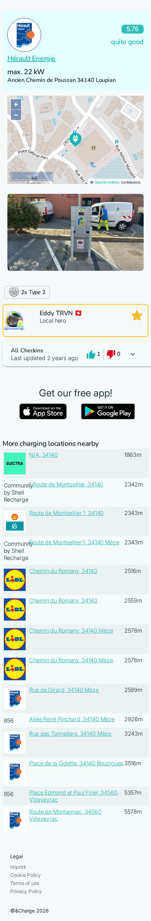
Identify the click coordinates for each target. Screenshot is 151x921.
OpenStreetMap (107, 182)
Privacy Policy (26, 891)
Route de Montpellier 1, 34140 (66, 512)
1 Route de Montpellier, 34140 (66, 484)
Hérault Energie (31, 58)
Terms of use (24, 883)
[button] (75, 354)
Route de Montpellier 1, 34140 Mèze (74, 542)
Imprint (18, 867)
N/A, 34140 (43, 454)
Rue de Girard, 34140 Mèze (64, 689)
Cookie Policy (25, 875)
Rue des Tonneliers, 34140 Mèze (70, 733)
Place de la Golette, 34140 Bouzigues (76, 763)
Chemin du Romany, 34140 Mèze (71, 630)
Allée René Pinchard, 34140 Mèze (71, 719)
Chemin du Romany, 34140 (63, 570)
